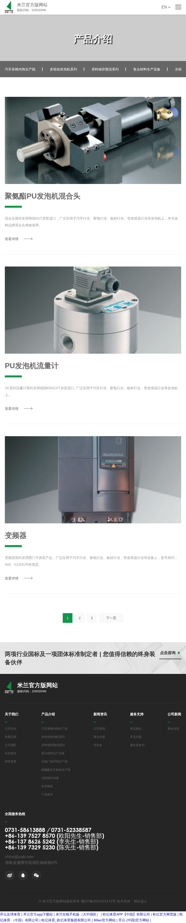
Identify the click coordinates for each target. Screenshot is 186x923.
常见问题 (136, 737)
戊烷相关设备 (50, 778)
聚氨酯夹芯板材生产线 (55, 769)
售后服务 (136, 728)
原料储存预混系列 (105, 69)
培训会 (97, 745)
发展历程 (10, 737)
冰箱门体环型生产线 (54, 761)
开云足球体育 (10, 914)
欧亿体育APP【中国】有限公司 (126, 914)
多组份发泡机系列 (63, 69)
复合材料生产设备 (146, 69)
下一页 (111, 618)
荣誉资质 (10, 761)
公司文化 (10, 728)
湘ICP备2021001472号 (98, 901)
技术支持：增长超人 (132, 901)
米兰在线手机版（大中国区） (78, 914)
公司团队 (10, 745)
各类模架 (47, 786)
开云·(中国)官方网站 (133, 920)
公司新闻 (99, 728)
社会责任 (10, 753)
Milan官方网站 (105, 920)
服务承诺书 (137, 745)
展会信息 (99, 737)
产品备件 (47, 794)
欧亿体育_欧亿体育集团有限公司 (66, 920)
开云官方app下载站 (38, 914)
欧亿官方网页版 (165, 914)
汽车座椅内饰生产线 (20, 69)
